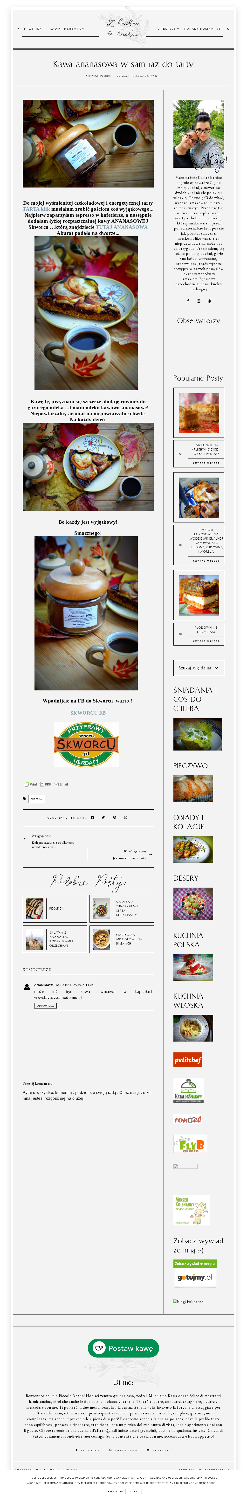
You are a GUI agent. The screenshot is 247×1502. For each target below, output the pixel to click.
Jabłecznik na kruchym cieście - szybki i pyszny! (206, 449)
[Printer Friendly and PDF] (46, 787)
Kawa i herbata (66, 28)
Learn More (115, 1491)
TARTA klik (36, 209)
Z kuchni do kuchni (122, 28)
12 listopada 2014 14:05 (74, 985)
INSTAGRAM (126, 1450)
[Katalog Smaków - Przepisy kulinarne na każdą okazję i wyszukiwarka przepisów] (188, 1101)
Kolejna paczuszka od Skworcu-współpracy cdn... (54, 844)
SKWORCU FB (88, 713)
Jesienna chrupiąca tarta (129, 858)
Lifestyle (167, 28)
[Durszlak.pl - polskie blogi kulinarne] (188, 1301)
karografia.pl (218, 1469)
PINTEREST (163, 1450)
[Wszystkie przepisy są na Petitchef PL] (187, 1065)
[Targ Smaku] (185, 1167)
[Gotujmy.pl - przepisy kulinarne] (195, 1287)
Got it (134, 1491)
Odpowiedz (45, 1005)
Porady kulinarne (202, 28)
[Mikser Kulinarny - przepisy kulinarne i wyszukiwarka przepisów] (191, 1224)
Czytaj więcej (206, 463)
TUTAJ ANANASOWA (122, 227)
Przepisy (33, 28)
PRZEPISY (36, 799)
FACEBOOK (91, 1450)
